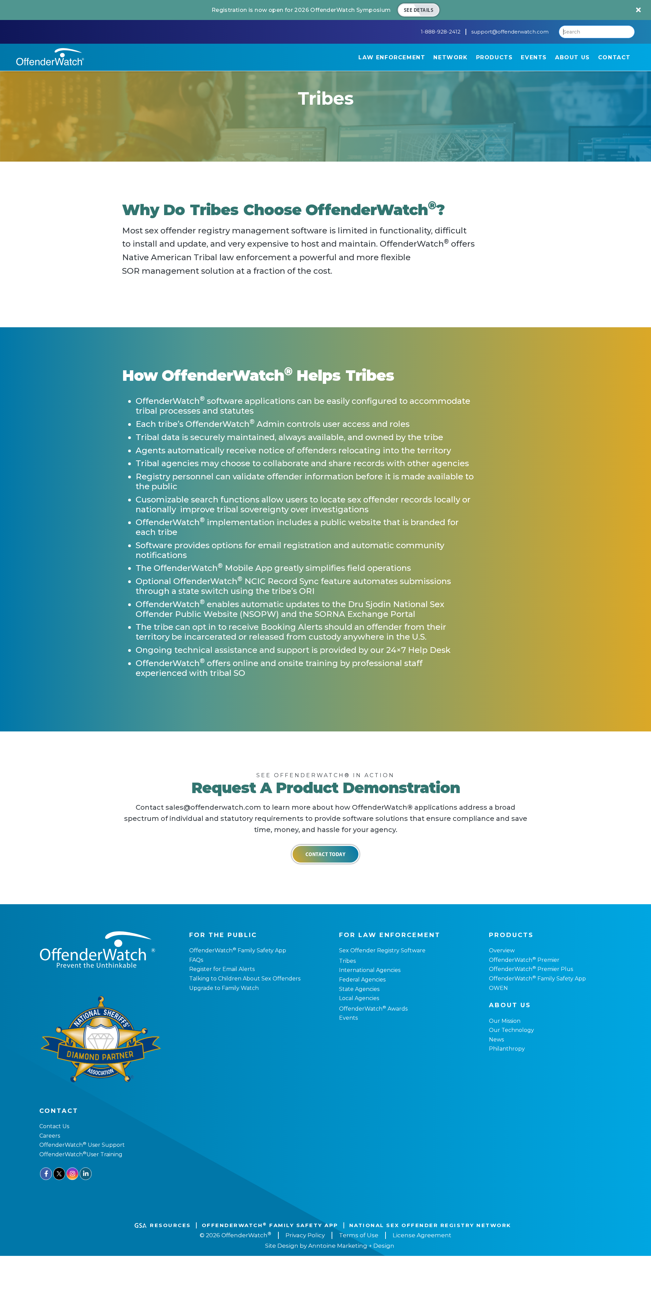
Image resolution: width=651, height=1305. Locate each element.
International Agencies (369, 970)
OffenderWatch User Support (82, 1145)
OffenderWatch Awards (373, 1009)
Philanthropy (507, 1048)
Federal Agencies (362, 979)
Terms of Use (358, 1235)
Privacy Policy (305, 1235)
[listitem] (325, 10)
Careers (49, 1136)
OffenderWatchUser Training (80, 1154)
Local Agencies (359, 998)
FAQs (196, 960)
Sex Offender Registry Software (382, 950)
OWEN (498, 988)
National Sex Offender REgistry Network (430, 1225)
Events (348, 1018)
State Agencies (359, 989)
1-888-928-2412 (440, 32)
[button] (391, 57)
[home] (50, 56)
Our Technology (511, 1030)
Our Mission (504, 1021)
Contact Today (325, 854)
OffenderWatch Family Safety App (237, 950)
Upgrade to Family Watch (224, 988)
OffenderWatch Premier (524, 960)
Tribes (347, 961)
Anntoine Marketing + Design (351, 1245)
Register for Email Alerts (222, 969)
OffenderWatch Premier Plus (531, 969)
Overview (502, 950)
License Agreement (422, 1235)
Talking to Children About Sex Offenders (244, 978)
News (496, 1039)
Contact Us (54, 1126)
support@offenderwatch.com (510, 32)
